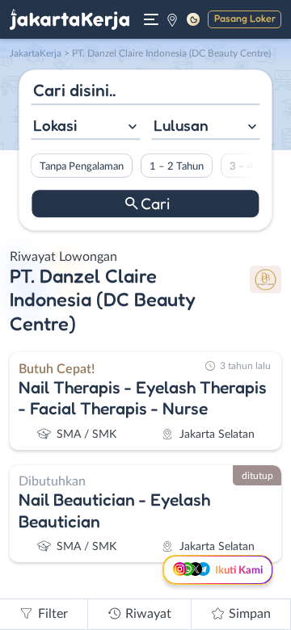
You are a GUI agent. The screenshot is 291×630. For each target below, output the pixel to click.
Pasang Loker (245, 18)
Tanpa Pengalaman (82, 166)
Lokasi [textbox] (55, 125)
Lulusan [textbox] (181, 125)
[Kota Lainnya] (172, 19)
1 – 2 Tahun (177, 166)
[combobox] (85, 127)
